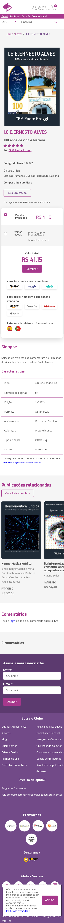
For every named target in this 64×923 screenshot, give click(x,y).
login (12, 620)
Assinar (12, 702)
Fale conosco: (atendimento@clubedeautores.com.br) (32, 794)
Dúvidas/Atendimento (13, 726)
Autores (5, 733)
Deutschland (39, 16)
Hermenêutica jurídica (16, 563)
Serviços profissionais (48, 739)
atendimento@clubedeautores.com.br (22, 462)
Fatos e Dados (9, 752)
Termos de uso (10, 758)
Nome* (7, 669)
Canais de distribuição (49, 758)
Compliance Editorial (48, 733)
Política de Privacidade (18, 910)
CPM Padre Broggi (20, 150)
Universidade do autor (49, 746)
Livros (18, 34)
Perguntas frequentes (13, 788)
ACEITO (49, 900)
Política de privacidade (49, 726)
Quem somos (9, 746)
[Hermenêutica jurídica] (21, 530)
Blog (4, 739)
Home (9, 34)
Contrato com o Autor (14, 765)
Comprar (32, 268)
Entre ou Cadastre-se (44, 8)
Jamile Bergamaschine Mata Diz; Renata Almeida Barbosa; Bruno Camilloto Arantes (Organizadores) (18, 575)
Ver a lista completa (17, 493)
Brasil (4, 16)
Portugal (15, 16)
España (26, 16)
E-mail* (8, 683)
